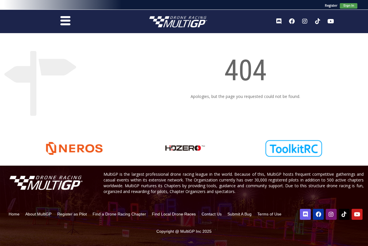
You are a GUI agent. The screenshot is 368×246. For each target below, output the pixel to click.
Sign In (348, 5)
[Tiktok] (317, 21)
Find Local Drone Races (174, 214)
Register (331, 5)
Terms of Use (269, 214)
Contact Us (212, 214)
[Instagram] (304, 21)
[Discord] (279, 21)
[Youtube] (330, 21)
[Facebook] (292, 21)
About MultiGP (38, 214)
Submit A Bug (239, 214)
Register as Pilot (72, 214)
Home (14, 214)
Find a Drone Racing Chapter (119, 214)
